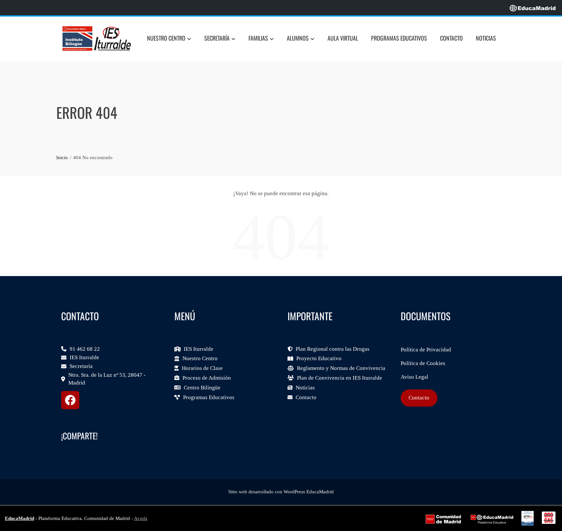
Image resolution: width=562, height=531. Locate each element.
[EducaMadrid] (532, 8)
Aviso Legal (414, 377)
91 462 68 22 (85, 349)
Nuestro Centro (200, 358)
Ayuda (140, 518)
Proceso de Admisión (206, 378)
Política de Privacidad (426, 350)
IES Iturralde (84, 357)
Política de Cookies (423, 363)
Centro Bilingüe (202, 388)
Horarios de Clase (202, 368)
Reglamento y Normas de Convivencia (341, 368)
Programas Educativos (208, 397)
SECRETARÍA (217, 38)
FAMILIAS (258, 38)
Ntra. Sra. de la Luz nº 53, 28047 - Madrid (107, 379)
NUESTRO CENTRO (166, 38)
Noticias (486, 38)
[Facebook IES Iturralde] (70, 400)
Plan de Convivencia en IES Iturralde (339, 378)
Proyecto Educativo (318, 358)
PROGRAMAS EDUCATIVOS (399, 38)
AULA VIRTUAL (343, 38)
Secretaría (81, 366)
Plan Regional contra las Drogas (332, 349)
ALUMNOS (298, 38)
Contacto (451, 38)
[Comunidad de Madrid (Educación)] (443, 518)
